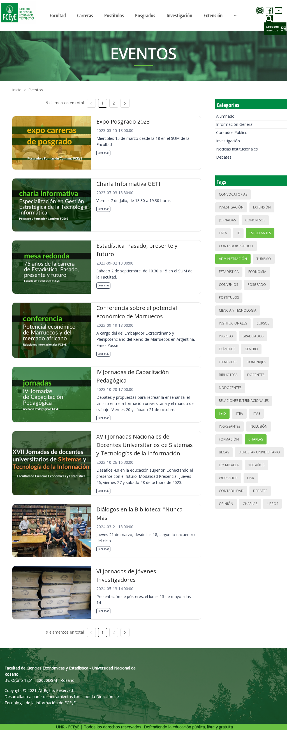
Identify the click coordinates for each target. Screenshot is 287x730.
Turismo (263, 258)
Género (251, 349)
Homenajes (256, 362)
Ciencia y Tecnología (237, 310)
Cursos (262, 323)
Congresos (255, 220)
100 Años (256, 465)
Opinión (226, 503)
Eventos (35, 89)
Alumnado (225, 116)
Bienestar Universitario (259, 452)
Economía (257, 271)
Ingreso (226, 336)
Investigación (228, 140)
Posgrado (256, 284)
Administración (233, 258)
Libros (272, 503)
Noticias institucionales (237, 149)
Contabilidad (231, 490)
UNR (250, 478)
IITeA (239, 413)
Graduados (252, 336)
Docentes (255, 374)
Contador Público (231, 132)
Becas (224, 452)
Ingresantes (229, 426)
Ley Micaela (229, 465)
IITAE (256, 413)
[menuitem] (58, 15)
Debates (224, 157)
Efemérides (228, 362)
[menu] (143, 15)
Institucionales (233, 323)
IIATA (223, 233)
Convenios (228, 284)
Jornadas (227, 220)
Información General (234, 124)
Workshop (228, 478)
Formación (229, 439)
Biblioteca (228, 374)
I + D (222, 413)
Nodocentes (230, 387)
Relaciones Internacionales (244, 400)
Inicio (17, 89)
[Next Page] (125, 103)
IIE (238, 233)
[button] (275, 28)
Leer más (103, 153)
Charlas (255, 439)
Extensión (262, 207)
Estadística (229, 271)
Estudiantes (260, 233)
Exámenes (227, 349)
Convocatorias (233, 194)
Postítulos (229, 297)
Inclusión (258, 426)
